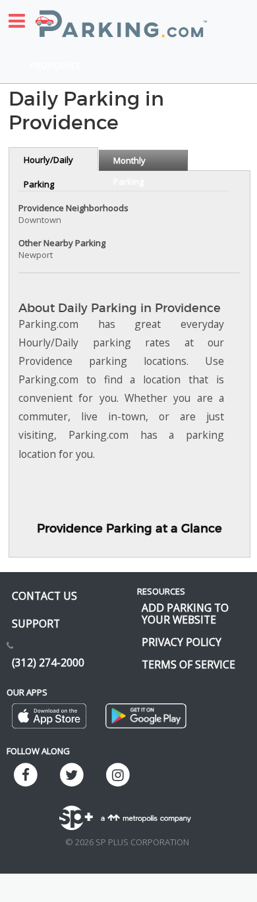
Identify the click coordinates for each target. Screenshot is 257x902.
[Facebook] (26, 775)
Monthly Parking (129, 162)
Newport (35, 255)
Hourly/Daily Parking (48, 162)
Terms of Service (188, 664)
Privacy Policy (181, 642)
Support (36, 623)
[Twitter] (72, 775)
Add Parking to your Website (185, 614)
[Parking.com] (121, 16)
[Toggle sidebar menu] (17, 20)
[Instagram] (118, 775)
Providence (55, 65)
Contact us (44, 596)
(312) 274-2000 (48, 662)
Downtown (39, 220)
